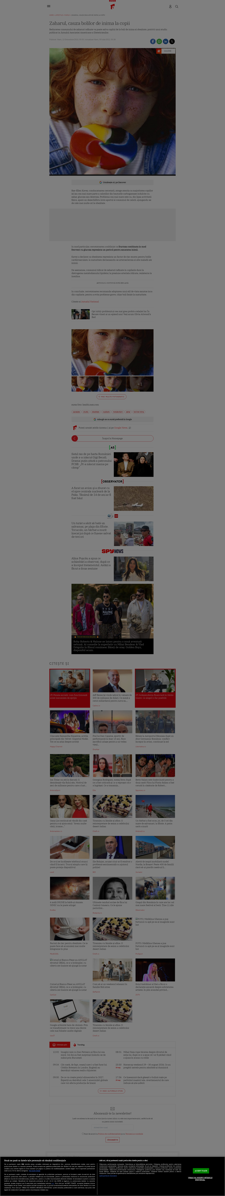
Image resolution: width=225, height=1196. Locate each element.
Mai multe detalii (34, 1171)
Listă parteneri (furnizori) (108, 1176)
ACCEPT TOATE (201, 1171)
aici (53, 1183)
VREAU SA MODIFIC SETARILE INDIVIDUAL (200, 1179)
